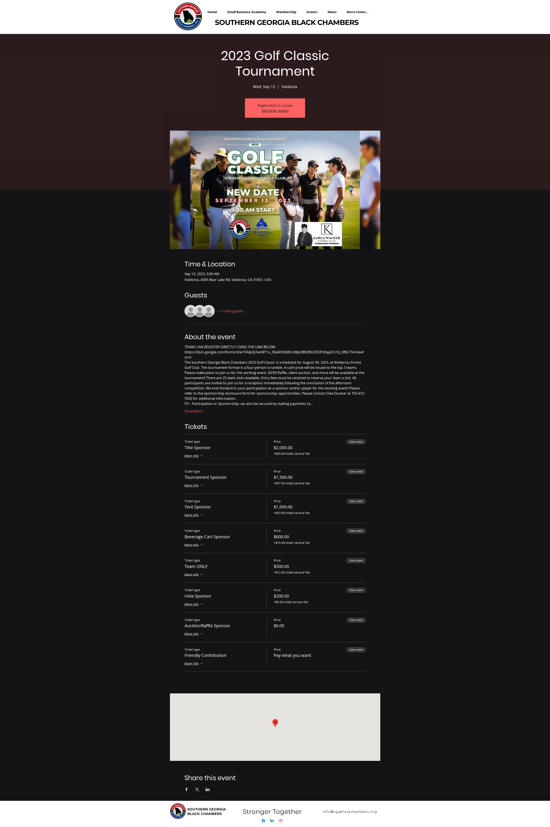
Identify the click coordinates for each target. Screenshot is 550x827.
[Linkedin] (272, 821)
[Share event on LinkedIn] (208, 789)
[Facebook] (263, 821)
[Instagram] (280, 821)
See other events (275, 110)
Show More (194, 411)
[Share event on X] (197, 789)
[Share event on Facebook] (187, 789)
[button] (288, 11)
